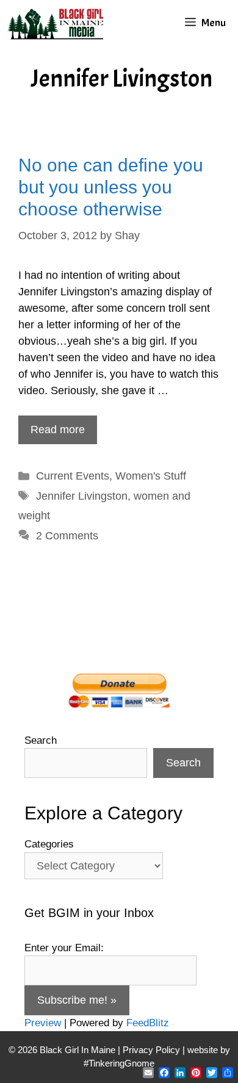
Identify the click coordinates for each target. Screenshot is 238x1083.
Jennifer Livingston (82, 496)
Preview (42, 1023)
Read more (58, 429)
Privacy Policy (151, 1050)
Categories (49, 844)
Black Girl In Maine (79, 1050)
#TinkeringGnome (119, 1063)
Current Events (72, 476)
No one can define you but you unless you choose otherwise (110, 187)
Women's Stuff (150, 476)
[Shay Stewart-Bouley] (58, 23)
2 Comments (67, 536)
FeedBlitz (147, 1023)
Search (40, 740)
